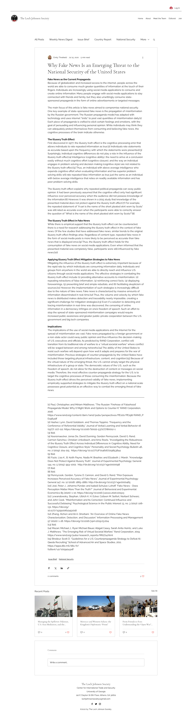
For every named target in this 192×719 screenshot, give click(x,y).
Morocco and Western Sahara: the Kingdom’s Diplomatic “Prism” (95, 623)
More (143, 39)
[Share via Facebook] (49, 568)
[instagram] (100, 704)
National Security (126, 39)
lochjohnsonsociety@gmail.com (96, 699)
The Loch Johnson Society (34, 18)
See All (154, 591)
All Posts (39, 39)
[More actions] (142, 57)
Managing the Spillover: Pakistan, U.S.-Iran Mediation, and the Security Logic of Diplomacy (53, 623)
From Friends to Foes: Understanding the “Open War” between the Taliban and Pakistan (138, 623)
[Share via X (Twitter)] (55, 568)
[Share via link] (68, 568)
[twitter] (96, 704)
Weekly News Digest (60, 39)
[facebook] (92, 704)
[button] (154, 39)
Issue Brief (83, 39)
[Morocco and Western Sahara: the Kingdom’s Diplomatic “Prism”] (96, 606)
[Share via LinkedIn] (61, 568)
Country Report (102, 39)
